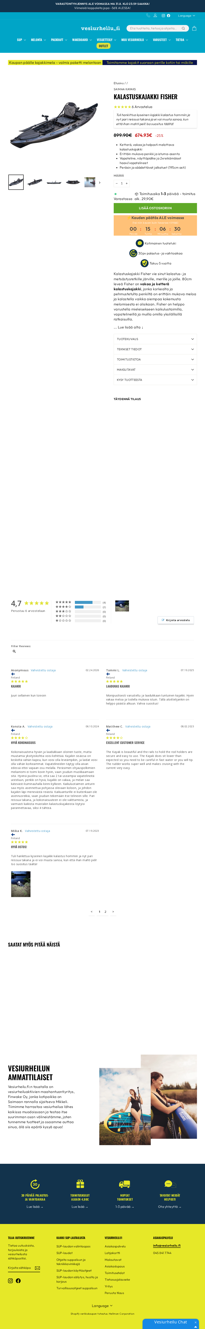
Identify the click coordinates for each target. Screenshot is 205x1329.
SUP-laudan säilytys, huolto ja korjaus (77, 1279)
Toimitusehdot (115, 1273)
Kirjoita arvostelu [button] (178, 620)
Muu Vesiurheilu (133, 39)
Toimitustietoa (129, 359)
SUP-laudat (64, 1253)
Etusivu (119, 83)
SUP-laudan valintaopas (73, 1246)
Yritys (109, 1286)
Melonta (37, 39)
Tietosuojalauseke (117, 1279)
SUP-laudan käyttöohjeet (74, 1270)
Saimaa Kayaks (125, 89)
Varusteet (160, 39)
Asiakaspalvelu (115, 1246)
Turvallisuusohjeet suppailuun (76, 1288)
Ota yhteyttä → (170, 1207)
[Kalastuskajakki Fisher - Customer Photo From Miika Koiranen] (122, 605)
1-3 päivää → (125, 1207)
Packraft (57, 39)
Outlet (103, 46)
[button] (196, 1322)
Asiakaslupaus (115, 1266)
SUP (20, 39)
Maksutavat (126, 369)
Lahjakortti (112, 1253)
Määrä (119, 175)
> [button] (113, 912)
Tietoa (180, 39)
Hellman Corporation (122, 1313)
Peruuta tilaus (114, 1293)
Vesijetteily (105, 39)
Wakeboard (80, 39)
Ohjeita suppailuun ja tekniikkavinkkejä (71, 1262)
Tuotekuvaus (127, 339)
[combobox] (153, 28)
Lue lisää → (35, 1207)
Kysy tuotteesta (129, 380)
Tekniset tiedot (129, 349)
